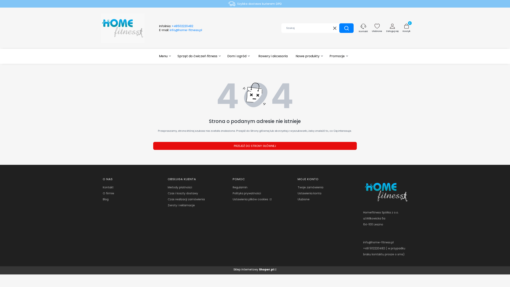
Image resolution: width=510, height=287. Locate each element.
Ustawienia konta (309, 193)
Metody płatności (180, 187)
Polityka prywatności (247, 193)
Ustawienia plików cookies (251, 199)
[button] (346, 28)
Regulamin (240, 187)
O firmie (108, 193)
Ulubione (304, 199)
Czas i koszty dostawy (183, 193)
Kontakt (108, 187)
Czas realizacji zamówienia (186, 199)
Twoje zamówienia (310, 187)
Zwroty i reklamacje (181, 205)
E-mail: (180, 30)
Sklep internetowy (253, 269)
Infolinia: (176, 26)
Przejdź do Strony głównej (255, 146)
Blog (106, 199)
